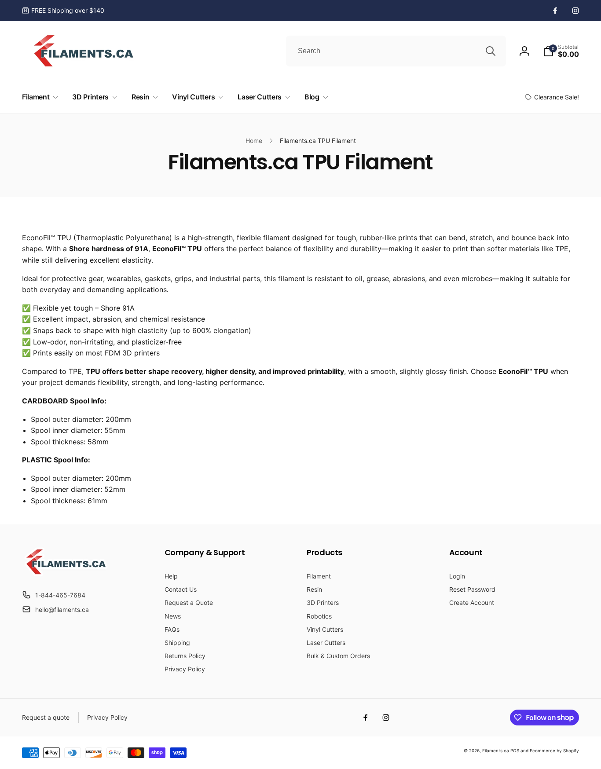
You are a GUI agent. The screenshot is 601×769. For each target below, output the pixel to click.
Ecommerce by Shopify (554, 750)
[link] (63, 10)
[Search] (490, 51)
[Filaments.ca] (66, 573)
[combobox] (396, 51)
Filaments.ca (495, 750)
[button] (561, 51)
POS (514, 750)
